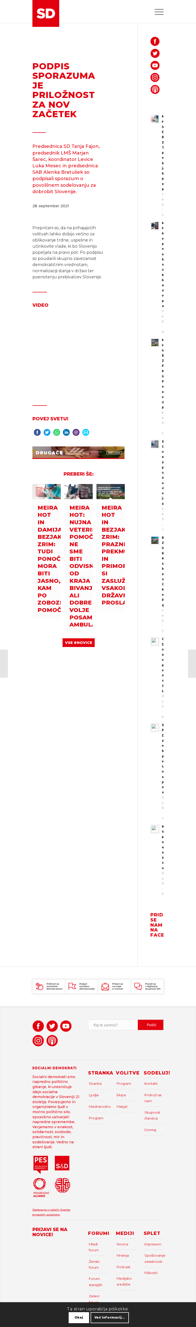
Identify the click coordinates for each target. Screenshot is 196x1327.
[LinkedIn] (66, 434)
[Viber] (76, 434)
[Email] (86, 434)
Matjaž (122, 1106)
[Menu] (157, 11)
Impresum (152, 1244)
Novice (122, 1244)
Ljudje (94, 1095)
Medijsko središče (124, 1281)
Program (96, 1118)
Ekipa (121, 1095)
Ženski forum (94, 1264)
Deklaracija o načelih (46, 1209)
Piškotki (150, 1273)
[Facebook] (37, 434)
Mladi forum (94, 1247)
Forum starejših (95, 1282)
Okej (79, 1317)
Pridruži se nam (153, 1098)
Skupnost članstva (152, 1115)
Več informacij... (109, 1317)
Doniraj (150, 1130)
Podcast (123, 1267)
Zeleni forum (94, 1299)
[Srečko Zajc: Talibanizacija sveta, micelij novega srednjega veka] (192, 664)
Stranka (95, 1083)
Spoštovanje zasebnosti (154, 1258)
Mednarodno (98, 1106)
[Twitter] (47, 434)
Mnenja (123, 1255)
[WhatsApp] (57, 434)
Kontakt (151, 1083)
